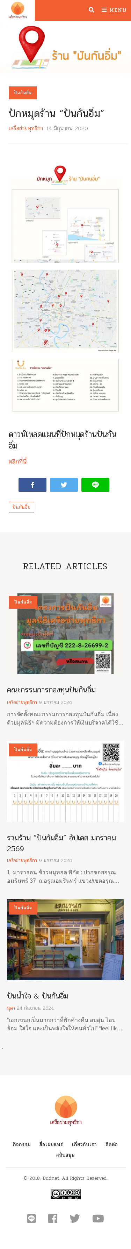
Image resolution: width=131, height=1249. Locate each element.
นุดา (11, 1008)
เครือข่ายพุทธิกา (26, 128)
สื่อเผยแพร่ (51, 1144)
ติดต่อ (111, 1144)
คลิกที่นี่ (18, 461)
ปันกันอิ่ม (23, 93)
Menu (117, 10)
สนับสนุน (65, 1155)
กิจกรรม (22, 1144)
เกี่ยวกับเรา (84, 1144)
